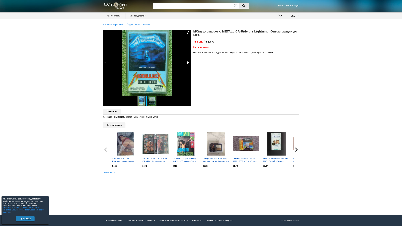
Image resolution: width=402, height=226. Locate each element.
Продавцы (196, 220)
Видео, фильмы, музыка (138, 24)
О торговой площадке (112, 220)
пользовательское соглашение (17, 208)
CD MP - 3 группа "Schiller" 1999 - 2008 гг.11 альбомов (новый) (244, 160)
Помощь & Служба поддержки (219, 220)
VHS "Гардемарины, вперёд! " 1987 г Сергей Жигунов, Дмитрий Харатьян (276, 160)
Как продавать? (138, 15)
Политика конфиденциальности (173, 220)
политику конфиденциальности (21, 209)
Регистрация (292, 5)
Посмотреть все (110, 173)
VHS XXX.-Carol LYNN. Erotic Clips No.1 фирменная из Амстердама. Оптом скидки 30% (155, 160)
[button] (187, 32)
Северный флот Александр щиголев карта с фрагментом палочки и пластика (216, 160)
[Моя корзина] (280, 16)
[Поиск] (244, 6)
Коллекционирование (113, 24)
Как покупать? (114, 15)
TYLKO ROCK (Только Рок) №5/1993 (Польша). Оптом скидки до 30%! (184, 160)
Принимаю (25, 218)
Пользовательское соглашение (141, 220)
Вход (280, 5)
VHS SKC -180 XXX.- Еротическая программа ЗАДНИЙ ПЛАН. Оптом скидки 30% (123, 160)
